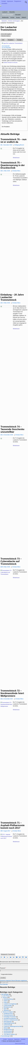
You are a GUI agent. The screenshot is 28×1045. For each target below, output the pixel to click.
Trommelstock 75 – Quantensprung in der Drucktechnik (13, 165)
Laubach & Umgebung (10, 1004)
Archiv (12, 17)
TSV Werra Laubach (9, 1034)
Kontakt (4, 1)
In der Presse (6, 996)
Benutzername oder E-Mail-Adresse (10, 961)
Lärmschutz (7, 1024)
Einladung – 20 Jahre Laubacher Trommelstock (12, 297)
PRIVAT (24, 17)
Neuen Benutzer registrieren (19, 980)
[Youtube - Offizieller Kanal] (26, 957)
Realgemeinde (8, 1029)
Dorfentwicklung (8, 999)
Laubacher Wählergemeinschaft (12, 1026)
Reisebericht (7, 1007)
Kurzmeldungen (5, 1036)
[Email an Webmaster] (13, 957)
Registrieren (17, 1)
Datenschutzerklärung (20, 1043)
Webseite (6, 1010)
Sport (5, 1008)
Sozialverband (8, 1031)
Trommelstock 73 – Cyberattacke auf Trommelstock (11, 561)
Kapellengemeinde (9, 1023)
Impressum (10, 1)
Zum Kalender (6, 46)
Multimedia (5, 17)
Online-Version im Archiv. (11, 62)
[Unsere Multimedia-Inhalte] (10, 957)
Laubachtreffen (8, 1005)
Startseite (4, 21)
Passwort (3, 968)
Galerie (6, 1000)
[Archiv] (7, 957)
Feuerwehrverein (8, 1015)
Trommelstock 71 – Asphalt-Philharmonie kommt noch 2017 (13, 825)
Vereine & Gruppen (7, 14)
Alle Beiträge (4, 994)
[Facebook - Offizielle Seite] (16, 957)
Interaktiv (18, 14)
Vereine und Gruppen (14, 21)
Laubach (4, 12)
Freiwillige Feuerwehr (10, 1016)
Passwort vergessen (5, 980)
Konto (18, 17)
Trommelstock (7, 1032)
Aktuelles (12, 12)
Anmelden (4, 3)
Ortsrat (5, 1028)
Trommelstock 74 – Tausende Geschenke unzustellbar (12, 429)
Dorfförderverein (8, 1013)
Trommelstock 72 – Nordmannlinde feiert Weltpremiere (12, 693)
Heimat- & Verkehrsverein (11, 1020)
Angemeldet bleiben (6, 974)
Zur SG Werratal (6, 47)
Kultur (5, 1002)
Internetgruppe (8, 1021)
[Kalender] (1, 957)
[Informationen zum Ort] (4, 957)
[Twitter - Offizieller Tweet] (20, 957)
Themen (4, 997)
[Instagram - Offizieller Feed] (23, 957)
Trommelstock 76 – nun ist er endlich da (13, 140)
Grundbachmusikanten (10, 1018)
